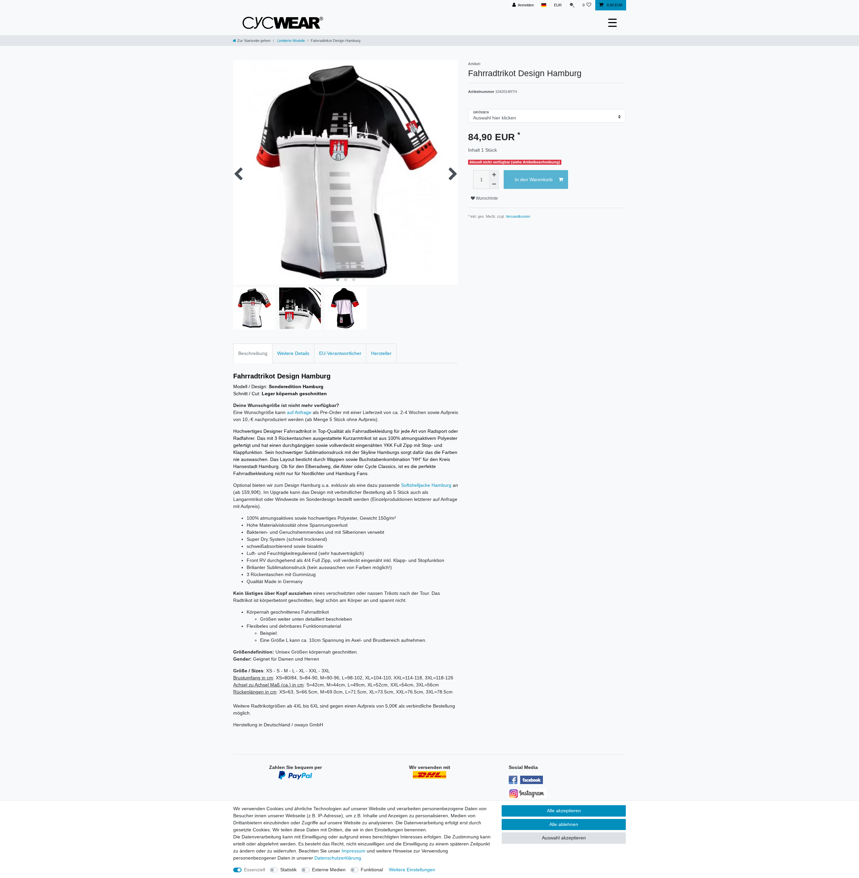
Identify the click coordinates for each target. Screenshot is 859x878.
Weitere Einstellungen (412, 869)
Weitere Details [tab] (293, 353)
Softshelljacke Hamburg (426, 485)
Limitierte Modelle (290, 41)
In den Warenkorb (534, 179)
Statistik (288, 869)
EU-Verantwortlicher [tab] (340, 353)
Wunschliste (486, 198)
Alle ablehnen (563, 824)
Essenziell (254, 869)
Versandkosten (518, 216)
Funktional (372, 869)
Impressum (353, 851)
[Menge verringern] (494, 184)
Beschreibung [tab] (252, 353)
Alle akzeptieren (564, 810)
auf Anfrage (299, 412)
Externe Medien (329, 869)
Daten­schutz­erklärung (337, 858)
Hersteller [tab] (381, 353)
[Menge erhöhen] (494, 174)
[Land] (544, 5)
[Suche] (572, 5)
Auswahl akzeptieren (564, 837)
